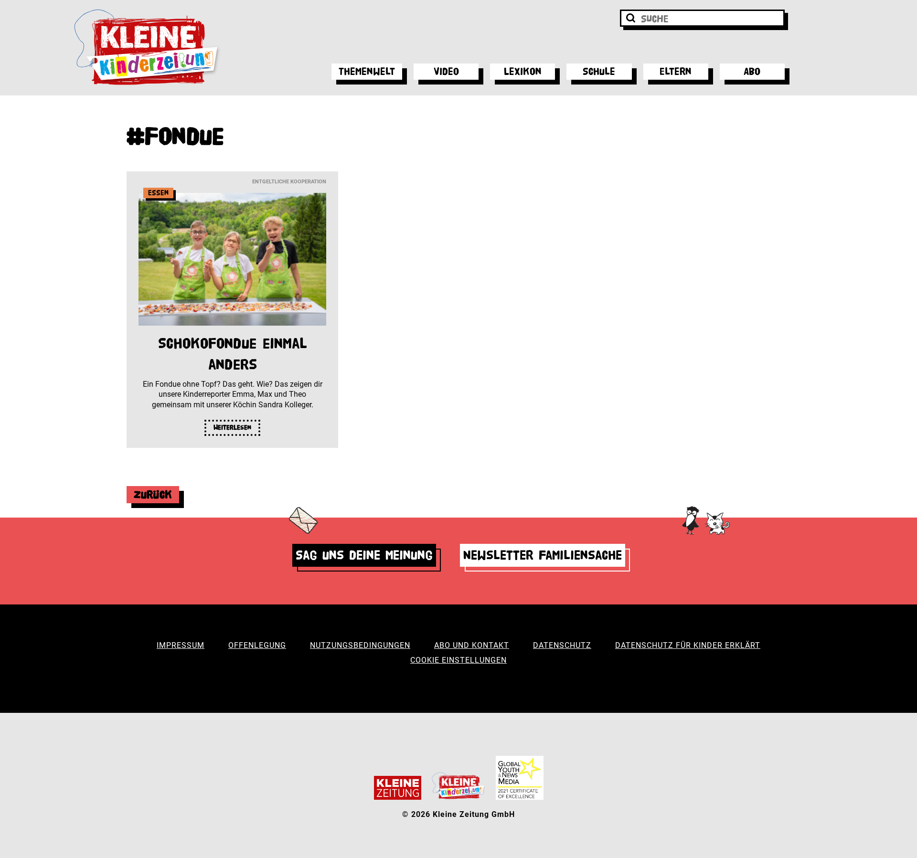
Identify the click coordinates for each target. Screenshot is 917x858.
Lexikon (523, 71)
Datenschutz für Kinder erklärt (687, 645)
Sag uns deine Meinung (364, 555)
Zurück (153, 494)
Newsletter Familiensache (542, 555)
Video (446, 71)
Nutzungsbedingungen (360, 645)
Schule (599, 71)
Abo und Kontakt (471, 645)
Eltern (676, 71)
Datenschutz (562, 645)
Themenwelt (367, 71)
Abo (752, 71)
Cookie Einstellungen (458, 660)
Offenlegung (257, 645)
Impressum (180, 645)
